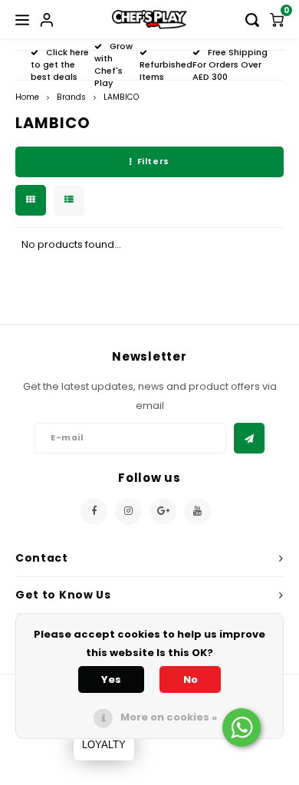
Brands (71, 97)
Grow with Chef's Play (113, 64)
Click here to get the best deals (60, 64)
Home (27, 97)
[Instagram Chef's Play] (128, 511)
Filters (153, 161)
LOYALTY (104, 744)
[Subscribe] (249, 438)
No (190, 679)
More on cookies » (168, 717)
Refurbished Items (166, 70)
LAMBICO (121, 97)
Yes (111, 679)
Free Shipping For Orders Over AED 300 (230, 64)
